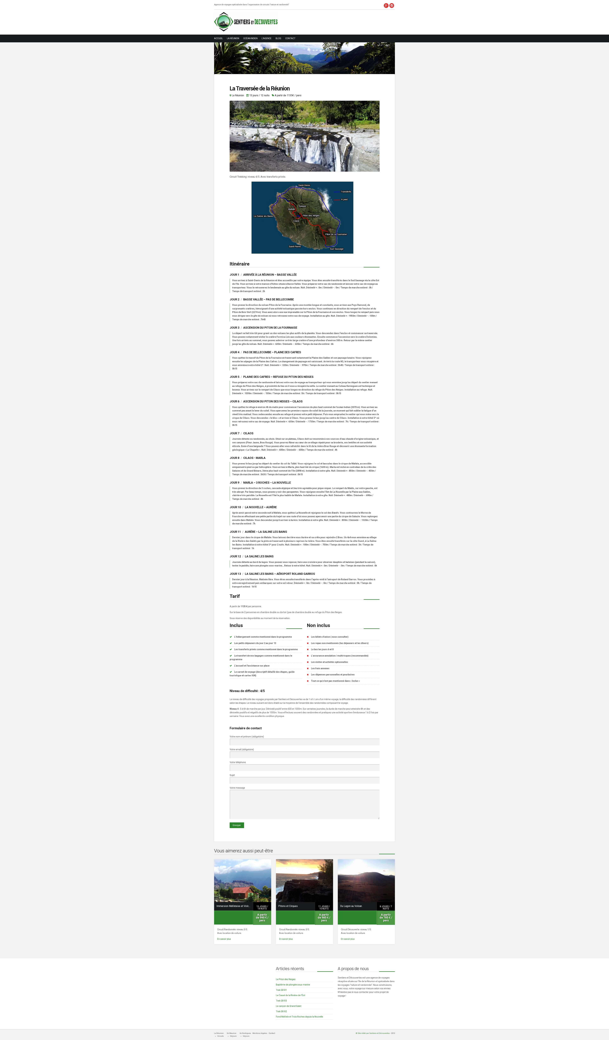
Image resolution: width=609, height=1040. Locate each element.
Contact (290, 38)
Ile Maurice (231, 1033)
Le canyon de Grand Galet (288, 1006)
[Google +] (386, 5)
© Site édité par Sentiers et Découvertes (373, 1033)
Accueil (218, 38)
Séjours (233, 1036)
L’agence (267, 38)
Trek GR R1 (281, 990)
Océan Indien (250, 38)
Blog (278, 38)
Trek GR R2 (281, 1011)
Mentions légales (259, 1033)
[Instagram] (391, 5)
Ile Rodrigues (245, 1033)
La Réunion (233, 38)
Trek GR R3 (281, 1000)
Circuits (220, 1036)
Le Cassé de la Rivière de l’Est (290, 995)
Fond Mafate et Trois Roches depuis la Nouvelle (299, 1016)
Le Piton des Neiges (285, 979)
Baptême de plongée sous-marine (293, 984)
